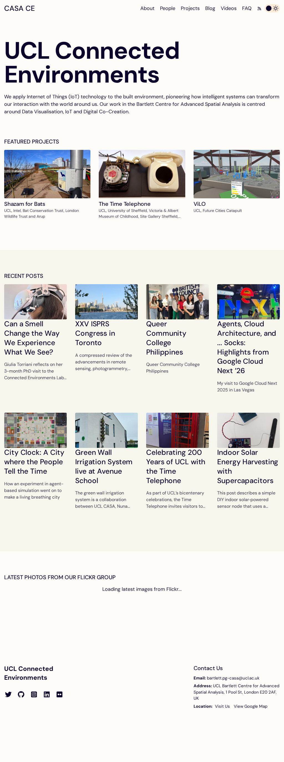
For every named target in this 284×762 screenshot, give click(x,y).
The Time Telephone (124, 203)
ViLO (200, 203)
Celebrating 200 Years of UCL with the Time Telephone (175, 466)
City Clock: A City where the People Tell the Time (34, 462)
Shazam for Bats (24, 203)
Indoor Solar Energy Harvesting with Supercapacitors (247, 466)
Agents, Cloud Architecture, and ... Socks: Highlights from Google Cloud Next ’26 (246, 347)
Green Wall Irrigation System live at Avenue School (104, 466)
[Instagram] (33, 694)
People (167, 8)
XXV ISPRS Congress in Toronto (95, 333)
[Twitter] (8, 694)
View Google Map (250, 706)
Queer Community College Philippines (166, 337)
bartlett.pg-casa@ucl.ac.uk (233, 678)
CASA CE (19, 8)
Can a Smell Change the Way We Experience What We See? (32, 337)
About (147, 8)
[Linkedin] (46, 694)
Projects (190, 8)
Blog (210, 8)
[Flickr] (59, 694)
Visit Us (222, 706)
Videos (229, 8)
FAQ (247, 8)
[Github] (21, 694)
